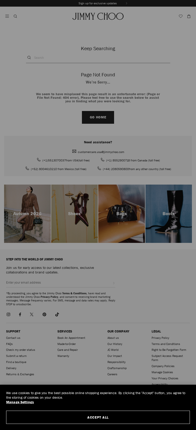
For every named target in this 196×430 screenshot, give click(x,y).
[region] (98, 407)
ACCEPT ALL (98, 417)
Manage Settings (20, 402)
